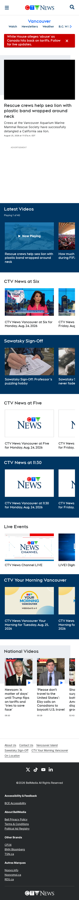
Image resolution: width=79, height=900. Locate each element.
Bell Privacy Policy (16, 819)
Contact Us (26, 745)
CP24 (8, 844)
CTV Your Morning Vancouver (49, 750)
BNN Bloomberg (15, 849)
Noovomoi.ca (13, 874)
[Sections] (7, 7)
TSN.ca (9, 854)
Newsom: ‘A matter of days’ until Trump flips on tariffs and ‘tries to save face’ (17, 699)
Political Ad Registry (17, 828)
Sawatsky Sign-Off (16, 750)
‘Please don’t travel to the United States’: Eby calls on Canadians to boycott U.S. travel (51, 699)
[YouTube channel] (43, 769)
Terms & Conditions (17, 824)
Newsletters (30, 26)
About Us (10, 745)
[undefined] (29, 243)
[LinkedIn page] (51, 769)
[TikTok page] (35, 769)
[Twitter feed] (28, 769)
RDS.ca (9, 879)
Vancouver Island (47, 745)
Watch (13, 26)
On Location (12, 755)
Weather (48, 26)
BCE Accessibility (15, 803)
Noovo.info (11, 870)
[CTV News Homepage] (39, 7)
